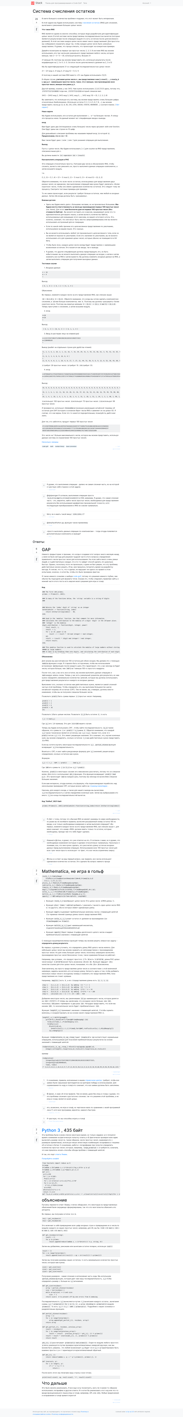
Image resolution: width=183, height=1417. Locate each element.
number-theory (59, 446)
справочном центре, (93, 1080)
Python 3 (51, 1130)
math (51, 446)
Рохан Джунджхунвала (56, 1121)
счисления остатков (91, 23)
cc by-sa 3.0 (130, 1411)
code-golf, (77, 576)
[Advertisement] (81, 465)
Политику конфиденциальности (62, 1414)
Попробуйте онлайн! (50, 1159)
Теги (85, 3)
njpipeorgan (52, 489)
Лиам (50, 525)
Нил (50, 508)
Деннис (51, 1088)
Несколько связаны (50, 442)
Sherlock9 (117, 1400)
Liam (118, 446)
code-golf (45, 446)
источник (117, 449)
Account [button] (146, 3)
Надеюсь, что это (54, 1112)
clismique (51, 517)
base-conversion (71, 446)
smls (50, 536)
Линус (51, 834)
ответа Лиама (61, 1154)
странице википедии (98, 786)
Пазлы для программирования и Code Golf (63, 3)
